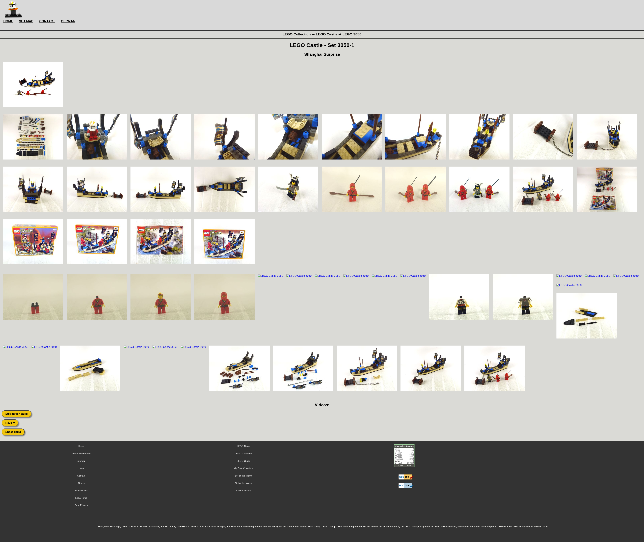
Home (81, 446)
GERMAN (68, 21)
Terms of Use (81, 490)
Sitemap (81, 461)
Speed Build (13, 432)
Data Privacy (81, 505)
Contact (81, 475)
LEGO (309, 526)
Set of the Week (243, 483)
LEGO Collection (243, 453)
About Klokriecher (81, 453)
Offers (81, 483)
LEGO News (243, 446)
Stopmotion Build (16, 413)
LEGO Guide (243, 461)
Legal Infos (81, 497)
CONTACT (47, 21)
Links (81, 468)
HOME (8, 21)
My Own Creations (243, 468)
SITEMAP (26, 21)
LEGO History (243, 490)
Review (10, 422)
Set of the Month (243, 475)
